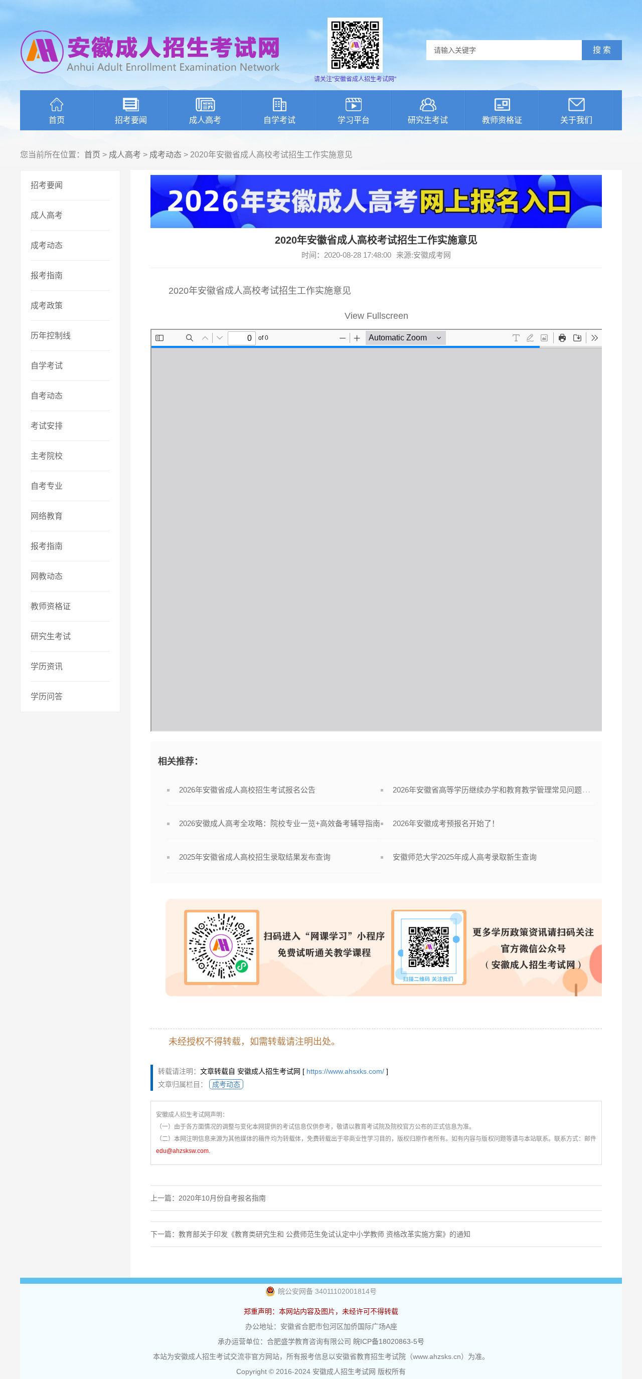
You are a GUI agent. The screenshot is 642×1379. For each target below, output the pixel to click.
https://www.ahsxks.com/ (345, 1071)
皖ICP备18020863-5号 (388, 1341)
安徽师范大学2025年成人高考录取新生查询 (465, 857)
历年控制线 (51, 335)
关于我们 (576, 120)
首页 (57, 120)
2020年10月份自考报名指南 (222, 1198)
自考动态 (47, 395)
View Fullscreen (376, 316)
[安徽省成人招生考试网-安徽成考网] (150, 80)
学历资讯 (47, 666)
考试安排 (47, 426)
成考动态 (165, 154)
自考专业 (47, 486)
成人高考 (205, 120)
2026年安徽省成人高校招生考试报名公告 (247, 789)
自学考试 (279, 120)
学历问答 (47, 696)
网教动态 (47, 576)
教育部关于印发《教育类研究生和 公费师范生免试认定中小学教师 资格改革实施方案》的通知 (324, 1234)
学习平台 (354, 120)
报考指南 (47, 275)
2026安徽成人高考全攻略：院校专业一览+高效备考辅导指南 (279, 823)
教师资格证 (502, 120)
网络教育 (47, 516)
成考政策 (47, 305)
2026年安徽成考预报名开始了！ (446, 823)
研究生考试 (428, 120)
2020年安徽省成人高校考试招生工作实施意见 (260, 291)
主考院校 (47, 456)
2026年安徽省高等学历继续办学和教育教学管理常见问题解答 (495, 789)
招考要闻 (131, 120)
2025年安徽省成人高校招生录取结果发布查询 (255, 857)
